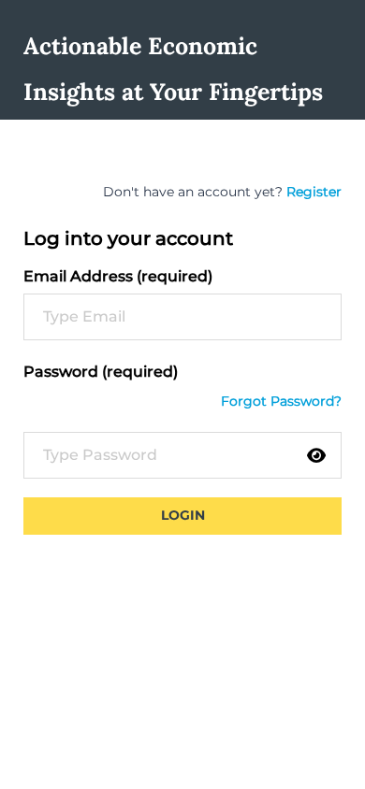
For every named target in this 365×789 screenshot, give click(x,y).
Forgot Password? (281, 401)
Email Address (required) (117, 276)
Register (314, 191)
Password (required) (100, 371)
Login (183, 515)
